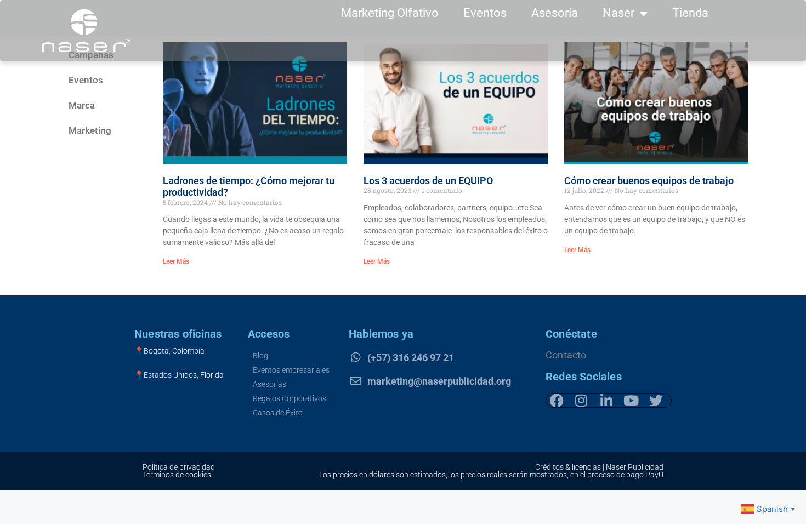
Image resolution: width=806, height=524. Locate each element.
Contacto (566, 355)
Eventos (485, 13)
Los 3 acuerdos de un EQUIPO (428, 180)
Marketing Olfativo (390, 13)
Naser (618, 13)
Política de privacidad (179, 467)
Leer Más (176, 261)
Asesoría (554, 13)
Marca (82, 105)
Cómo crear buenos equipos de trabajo (649, 180)
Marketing (90, 130)
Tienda (690, 13)
